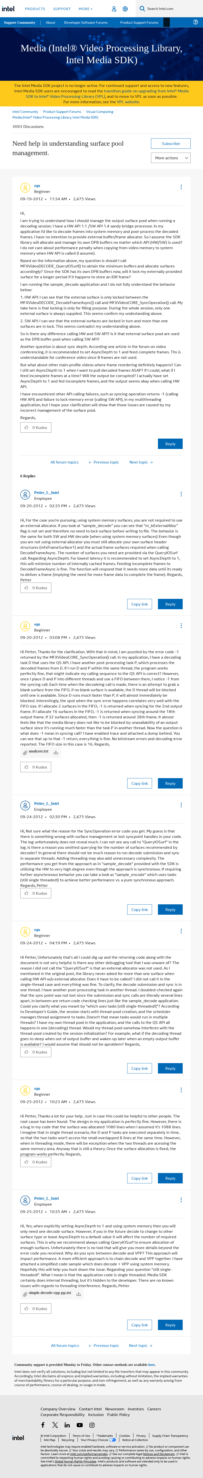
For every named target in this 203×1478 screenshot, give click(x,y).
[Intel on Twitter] (55, 1423)
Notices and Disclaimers (159, 1451)
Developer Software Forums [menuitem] (87, 22)
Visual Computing (100, 111)
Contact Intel (90, 1406)
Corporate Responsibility (63, 1412)
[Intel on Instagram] (92, 1423)
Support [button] (62, 8)
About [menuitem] (51, 22)
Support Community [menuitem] (20, 22)
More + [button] (86, 8)
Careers (154, 1406)
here (155, 1362)
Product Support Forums (63, 111)
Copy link (139, 603)
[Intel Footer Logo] (18, 1435)
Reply (170, 443)
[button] (181, 187)
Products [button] (35, 8)
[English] (125, 8)
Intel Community (25, 111)
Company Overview (58, 1406)
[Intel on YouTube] (80, 1423)
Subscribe (171, 143)
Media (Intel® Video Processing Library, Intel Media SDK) (55, 117)
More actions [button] (166, 158)
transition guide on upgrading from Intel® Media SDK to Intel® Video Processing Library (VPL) (107, 93)
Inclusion (96, 1412)
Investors (136, 1406)
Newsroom (114, 1406)
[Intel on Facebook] (43, 1423)
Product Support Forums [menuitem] (140, 22)
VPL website (128, 101)
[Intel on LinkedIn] (67, 1423)
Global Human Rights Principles (75, 1459)
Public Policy (118, 1412)
